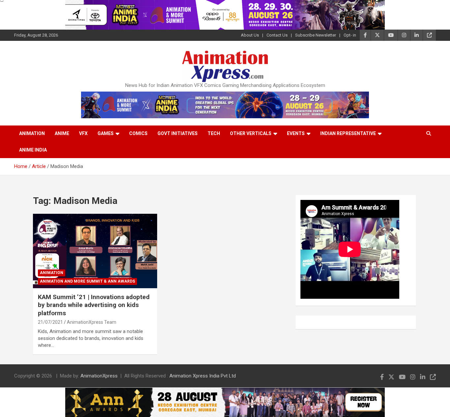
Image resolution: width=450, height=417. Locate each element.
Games (106, 133)
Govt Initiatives (177, 133)
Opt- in (350, 35)
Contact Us (277, 35)
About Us (250, 35)
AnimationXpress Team (91, 322)
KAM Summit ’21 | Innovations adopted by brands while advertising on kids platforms (94, 305)
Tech (214, 133)
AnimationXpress (99, 376)
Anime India (33, 150)
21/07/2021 (50, 322)
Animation (32, 133)
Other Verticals (250, 133)
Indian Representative (348, 133)
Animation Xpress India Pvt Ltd (202, 376)
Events (296, 133)
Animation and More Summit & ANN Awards (87, 281)
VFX (83, 133)
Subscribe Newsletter (315, 35)
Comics (138, 133)
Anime (62, 133)
